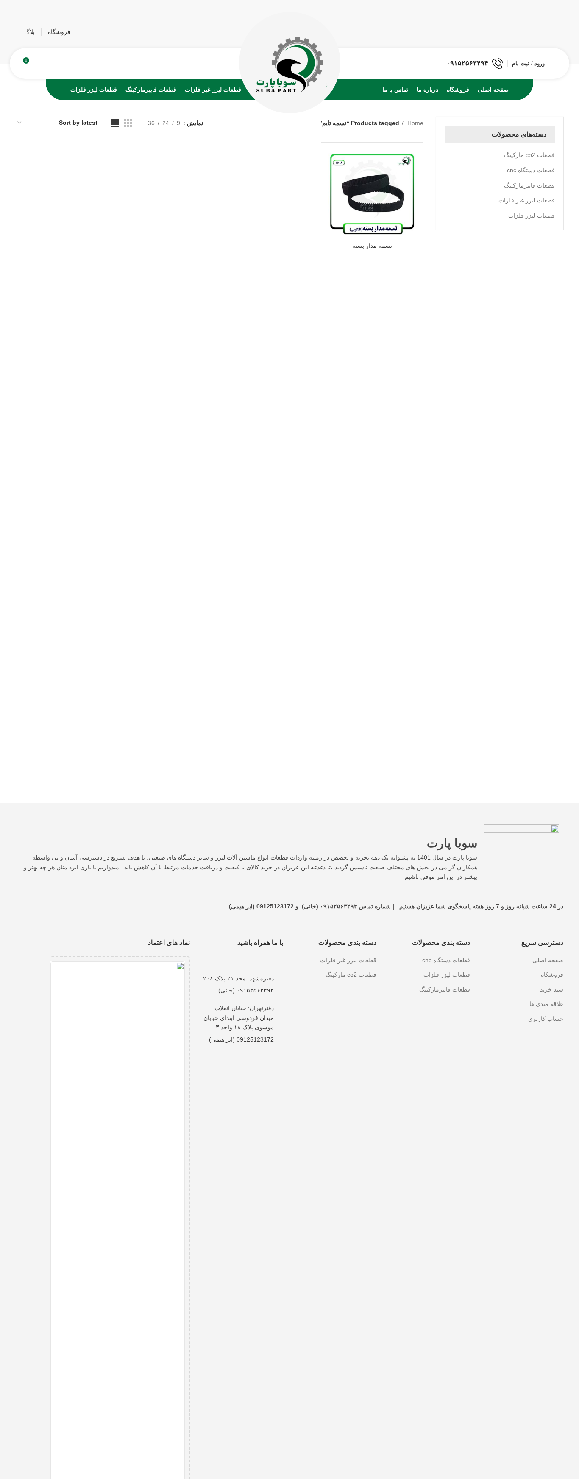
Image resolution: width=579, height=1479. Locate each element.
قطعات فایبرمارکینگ (529, 185)
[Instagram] (279, 957)
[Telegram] (244, 957)
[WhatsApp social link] (536, 32)
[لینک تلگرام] (524, 32)
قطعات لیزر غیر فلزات (526, 200)
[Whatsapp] (262, 957)
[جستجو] (45, 63)
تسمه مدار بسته (372, 245)
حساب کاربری (545, 1018)
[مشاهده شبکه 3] (128, 123)
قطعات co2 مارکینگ (529, 154)
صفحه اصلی (547, 960)
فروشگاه (552, 974)
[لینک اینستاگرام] (549, 32)
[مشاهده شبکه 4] (115, 123)
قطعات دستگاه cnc (531, 170)
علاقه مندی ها (546, 1003)
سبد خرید (551, 989)
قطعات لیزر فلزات (531, 215)
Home (414, 123)
